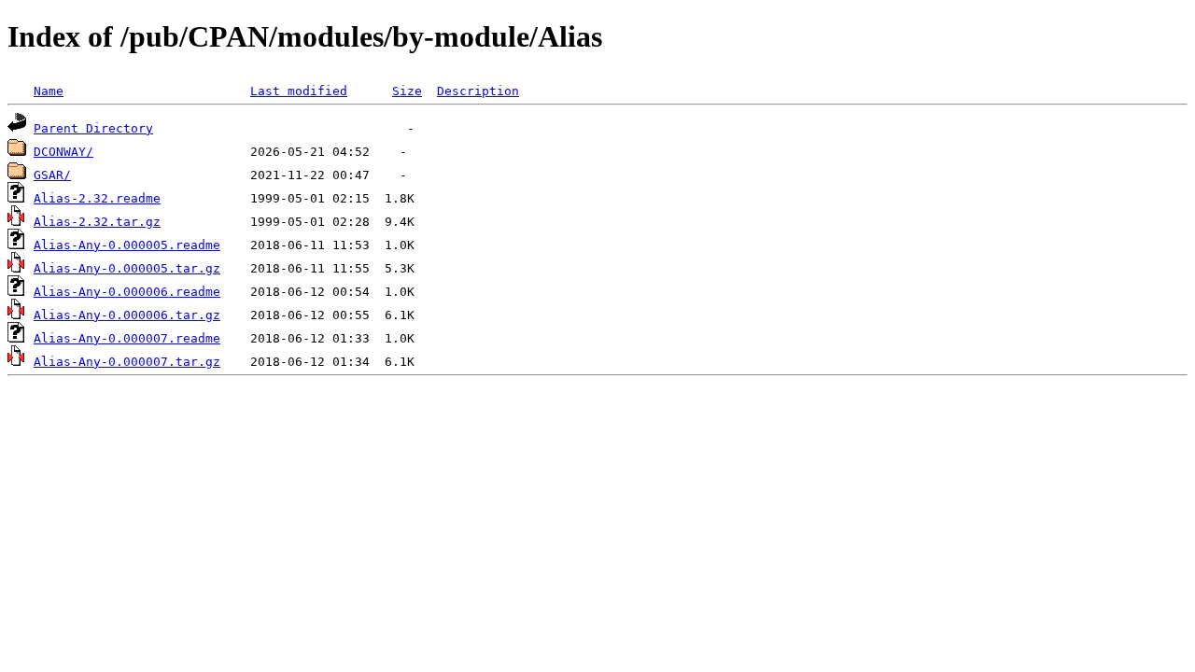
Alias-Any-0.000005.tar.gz (127, 268)
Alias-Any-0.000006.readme (127, 292)
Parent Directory (93, 128)
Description (478, 91)
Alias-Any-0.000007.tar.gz (127, 362)
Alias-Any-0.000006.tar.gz (127, 315)
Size (407, 91)
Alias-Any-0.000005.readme (127, 245)
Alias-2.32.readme (97, 198)
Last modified (298, 91)
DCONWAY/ (63, 152)
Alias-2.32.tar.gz (97, 222)
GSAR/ (52, 175)
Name (48, 91)
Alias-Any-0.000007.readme (127, 338)
